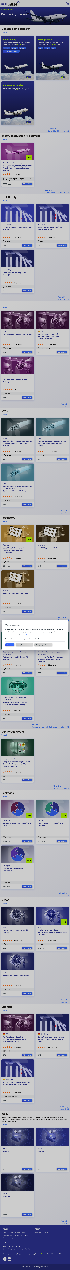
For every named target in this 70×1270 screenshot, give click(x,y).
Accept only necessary (24, 645)
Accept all (10, 645)
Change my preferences (43, 645)
